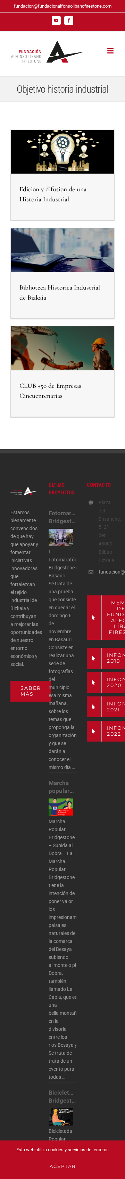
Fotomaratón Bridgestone (62, 517)
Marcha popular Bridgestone (62, 787)
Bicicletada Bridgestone (62, 1096)
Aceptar (63, 1166)
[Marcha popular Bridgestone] (61, 807)
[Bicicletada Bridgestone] (61, 1117)
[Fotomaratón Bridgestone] (61, 537)
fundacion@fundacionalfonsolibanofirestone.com (62, 6)
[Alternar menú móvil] (111, 51)
